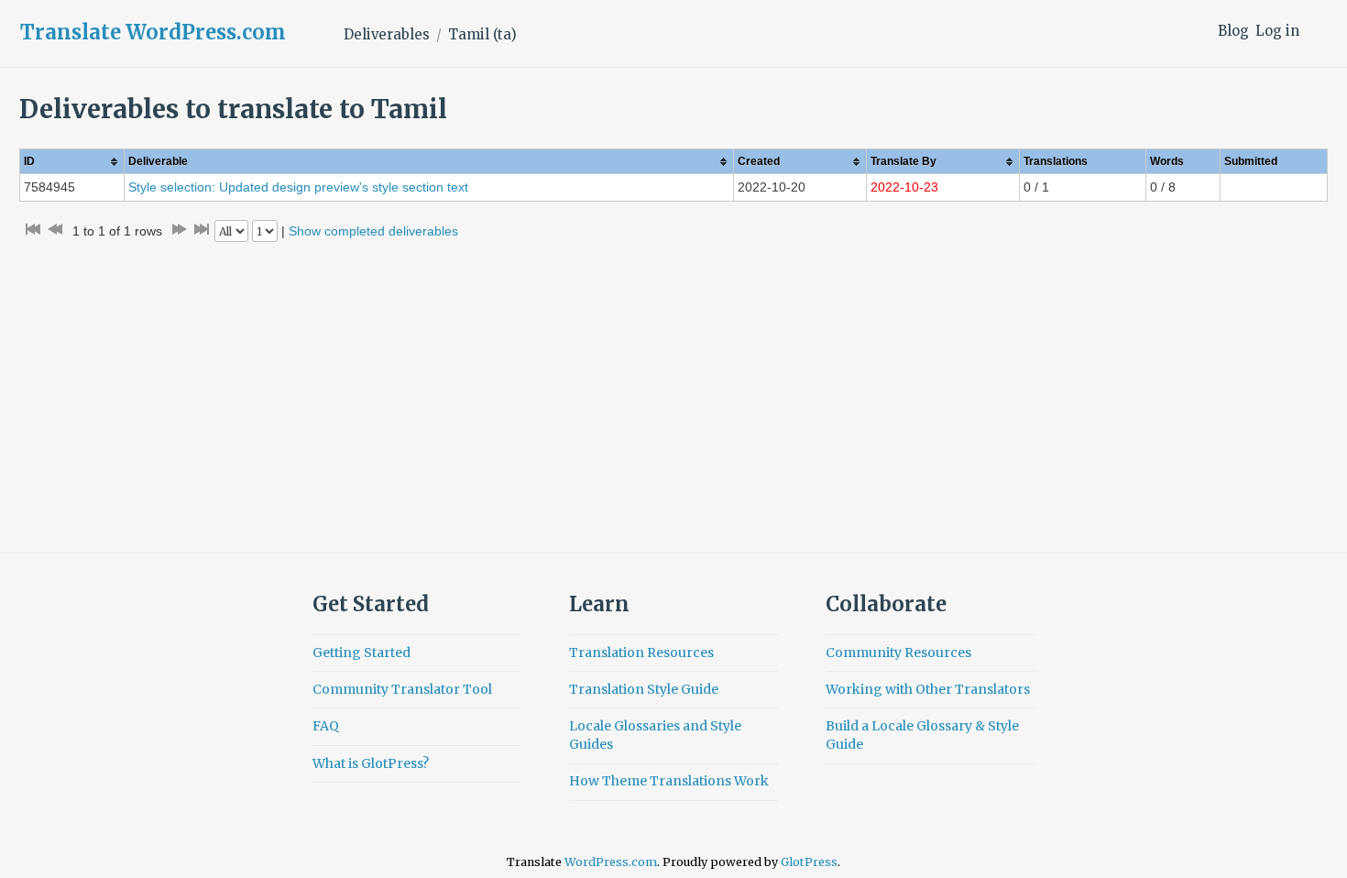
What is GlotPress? (370, 763)
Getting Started (361, 652)
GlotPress (809, 862)
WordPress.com (610, 862)
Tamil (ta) (482, 34)
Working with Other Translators (928, 689)
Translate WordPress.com (153, 32)
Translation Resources (641, 652)
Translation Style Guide (643, 689)
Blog (1233, 30)
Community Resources (898, 652)
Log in (1277, 30)
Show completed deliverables (373, 231)
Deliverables (387, 34)
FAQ (325, 726)
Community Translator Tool (402, 689)
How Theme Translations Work (669, 781)
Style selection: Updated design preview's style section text (298, 187)
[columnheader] (72, 161)
